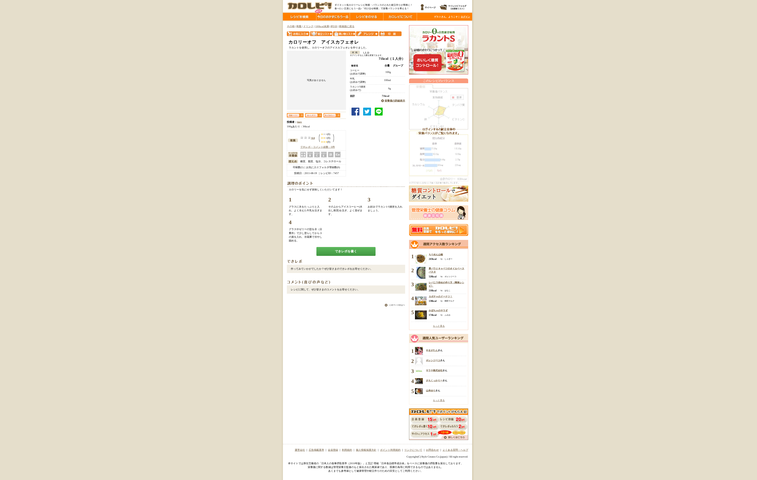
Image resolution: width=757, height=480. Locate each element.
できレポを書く (346, 251)
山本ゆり (430, 390)
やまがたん (432, 350)
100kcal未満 (322, 26)
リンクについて (413, 450)
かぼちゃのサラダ (438, 310)
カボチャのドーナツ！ (440, 296)
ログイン (465, 17)
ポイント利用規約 (390, 450)
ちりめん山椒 (436, 254)
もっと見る (439, 326)
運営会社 (300, 450)
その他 (291, 26)
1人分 (364, 52)
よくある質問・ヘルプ (455, 450)
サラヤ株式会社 (434, 370)
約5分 (334, 26)
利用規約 (347, 450)
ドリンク (308, 26)
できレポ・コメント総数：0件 (317, 147)
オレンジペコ (433, 360)
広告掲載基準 (316, 450)
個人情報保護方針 (366, 450)
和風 (298, 26)
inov (299, 122)
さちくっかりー (434, 380)
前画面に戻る (346, 26)
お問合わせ (432, 450)
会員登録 (333, 450)
